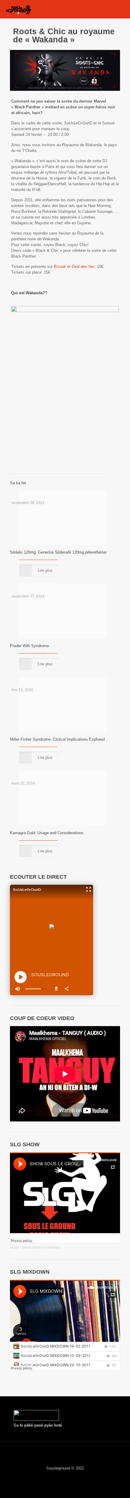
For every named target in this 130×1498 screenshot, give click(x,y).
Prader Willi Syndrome (29, 646)
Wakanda (34, 293)
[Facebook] (49, 1476)
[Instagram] (73, 1476)
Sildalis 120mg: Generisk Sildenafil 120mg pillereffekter (58, 552)
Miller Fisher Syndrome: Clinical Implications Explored (57, 739)
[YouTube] (65, 1476)
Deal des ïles (83, 266)
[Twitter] (57, 1476)
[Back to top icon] (65, 1454)
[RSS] (81, 1476)
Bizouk (60, 266)
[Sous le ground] (18, 9)
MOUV (14, 1247)
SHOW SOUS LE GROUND (41, 1247)
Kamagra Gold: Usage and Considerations (46, 833)
